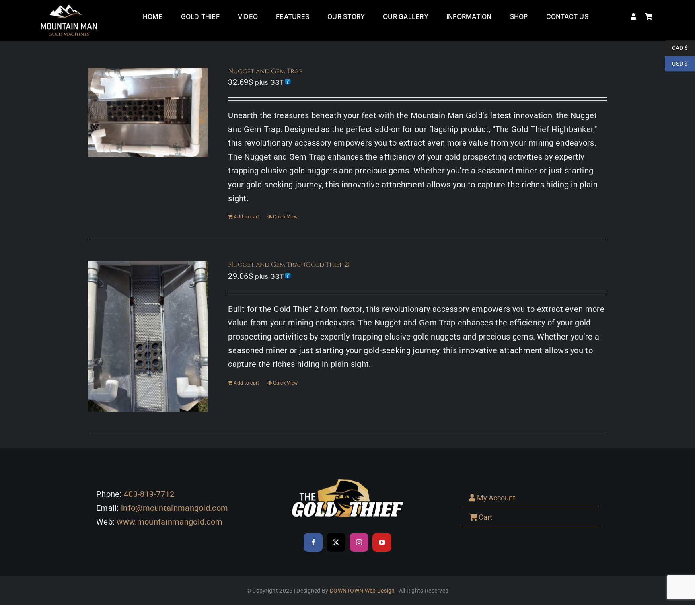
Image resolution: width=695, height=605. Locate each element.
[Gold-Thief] (347, 476)
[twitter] (336, 542)
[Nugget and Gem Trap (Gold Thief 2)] (148, 336)
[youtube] (381, 542)
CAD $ (676, 48)
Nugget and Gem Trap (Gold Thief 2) (289, 264)
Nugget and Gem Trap (265, 71)
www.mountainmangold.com (169, 522)
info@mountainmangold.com (174, 508)
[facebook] (313, 542)
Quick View (285, 217)
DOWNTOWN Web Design (362, 590)
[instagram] (359, 542)
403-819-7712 (149, 494)
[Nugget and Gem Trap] (148, 112)
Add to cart (246, 217)
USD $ (676, 63)
